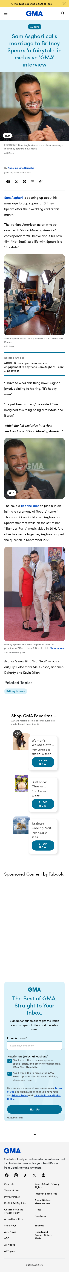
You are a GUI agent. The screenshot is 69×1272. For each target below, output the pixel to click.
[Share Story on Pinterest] (24, 182)
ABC (6, 1238)
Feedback (40, 1216)
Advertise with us (13, 1219)
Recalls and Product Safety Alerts (43, 1235)
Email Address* (17, 1038)
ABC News (10, 1232)
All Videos (9, 1244)
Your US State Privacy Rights (46, 1185)
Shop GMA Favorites (31, 715)
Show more (56, 648)
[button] (5, 13)
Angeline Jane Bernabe (21, 168)
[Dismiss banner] (64, 3)
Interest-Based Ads (46, 1193)
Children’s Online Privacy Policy (13, 1211)
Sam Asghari (13, 197)
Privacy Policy (20, 1095)
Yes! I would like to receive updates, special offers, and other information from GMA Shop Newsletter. (37, 1063)
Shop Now (43, 762)
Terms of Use (11, 1190)
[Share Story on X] (16, 182)
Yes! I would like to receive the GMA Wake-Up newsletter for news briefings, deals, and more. (35, 1076)
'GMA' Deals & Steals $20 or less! (31, 3)
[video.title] (34, 106)
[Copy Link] (41, 182)
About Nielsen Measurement (42, 1201)
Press (38, 1209)
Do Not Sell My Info (14, 1203)
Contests (9, 1184)
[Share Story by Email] (33, 182)
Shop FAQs (10, 1225)
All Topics (9, 1251)
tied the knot (30, 505)
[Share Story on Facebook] (8, 182)
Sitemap (39, 1225)
